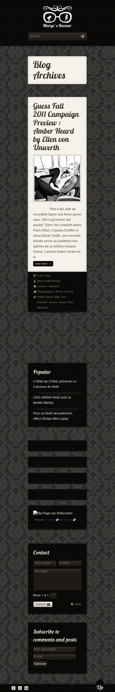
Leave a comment (48, 286)
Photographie (45, 291)
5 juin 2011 (44, 275)
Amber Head (45, 296)
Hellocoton (67, 520)
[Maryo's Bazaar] (57, 17)
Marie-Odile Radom (49, 280)
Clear (77, 604)
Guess (53, 302)
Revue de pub (64, 291)
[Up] (99, 685)
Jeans (62, 302)
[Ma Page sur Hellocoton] (52, 513)
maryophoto (49, 520)
